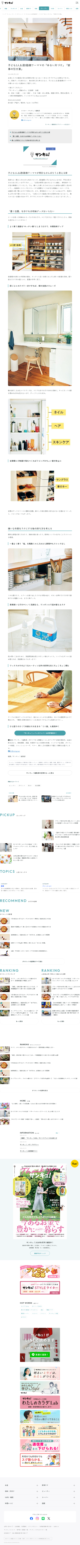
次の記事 (68, 793)
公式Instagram (27, 120)
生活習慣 (37, 785)
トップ (4, 14)
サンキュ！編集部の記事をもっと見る (40, 773)
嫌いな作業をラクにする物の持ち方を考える (26, 140)
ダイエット (20, 14)
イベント (43, 1313)
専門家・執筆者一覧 (22, 1530)
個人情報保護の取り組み (19, 1533)
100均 (52, 8)
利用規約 (23, 1526)
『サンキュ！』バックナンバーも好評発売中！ (40, 733)
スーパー (60, 8)
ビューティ (44, 8)
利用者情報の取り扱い (46, 1526)
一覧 (56, 1133)
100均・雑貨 (9, 1497)
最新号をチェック (40, 1253)
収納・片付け (9, 1491)
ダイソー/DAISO (37, 1306)
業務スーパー (25, 1313)
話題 (77, 8)
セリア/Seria (25, 1306)
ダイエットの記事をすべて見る (32, 961)
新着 (6, 8)
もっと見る (19, 1021)
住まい (30, 785)
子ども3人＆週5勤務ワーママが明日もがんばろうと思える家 (31, 132)
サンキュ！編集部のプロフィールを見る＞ (57, 124)
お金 (21, 8)
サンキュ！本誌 (53, 1313)
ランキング (14, 8)
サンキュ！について (9, 1530)
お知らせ (56, 1526)
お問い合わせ (7, 1526)
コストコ (34, 1313)
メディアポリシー (33, 1526)
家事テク (28, 8)
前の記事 (11, 793)
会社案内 (6, 1533)
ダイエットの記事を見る (40, 1090)
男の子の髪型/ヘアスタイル (29, 1310)
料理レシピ (69, 8)
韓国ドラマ (50, 1310)
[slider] (32, 162)
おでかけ (23, 1317)
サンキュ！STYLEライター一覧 (38, 1530)
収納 (36, 8)
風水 (42, 1310)
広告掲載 (17, 1526)
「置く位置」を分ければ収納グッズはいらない (27, 136)
